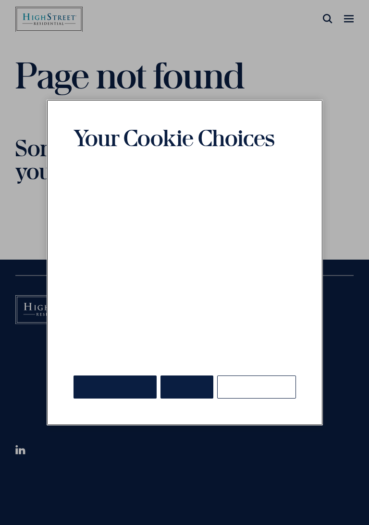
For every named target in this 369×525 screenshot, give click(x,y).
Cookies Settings (256, 387)
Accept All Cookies (115, 387)
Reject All (187, 387)
